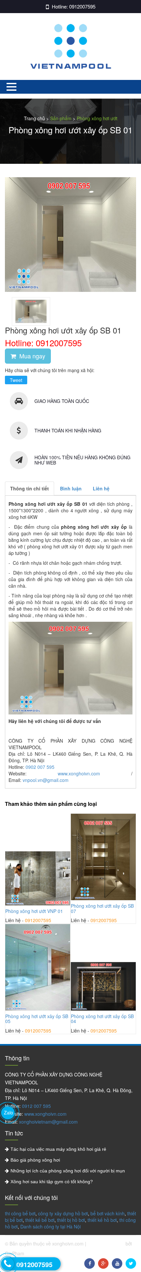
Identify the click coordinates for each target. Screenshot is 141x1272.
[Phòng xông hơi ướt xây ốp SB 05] (37, 967)
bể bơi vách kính (108, 1213)
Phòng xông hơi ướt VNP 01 (34, 911)
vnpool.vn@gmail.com (46, 780)
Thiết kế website (107, 1243)
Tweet (16, 380)
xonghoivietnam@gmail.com (48, 1121)
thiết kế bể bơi (39, 1220)
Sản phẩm (60, 118)
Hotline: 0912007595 (43, 342)
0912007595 (82, 6)
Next (77, 930)
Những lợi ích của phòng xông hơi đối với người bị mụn (67, 1170)
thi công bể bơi (20, 1213)
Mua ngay (31, 355)
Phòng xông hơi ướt (97, 118)
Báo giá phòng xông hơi (35, 1160)
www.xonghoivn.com (79, 773)
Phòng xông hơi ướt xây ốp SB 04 (102, 1018)
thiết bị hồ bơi (71, 1220)
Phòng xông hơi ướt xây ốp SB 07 (102, 908)
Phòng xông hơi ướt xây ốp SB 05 (36, 1018)
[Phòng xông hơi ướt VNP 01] (37, 878)
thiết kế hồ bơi (102, 1220)
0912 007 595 (36, 1106)
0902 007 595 (40, 767)
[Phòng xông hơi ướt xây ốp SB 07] (103, 857)
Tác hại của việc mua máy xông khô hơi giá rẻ (58, 1149)
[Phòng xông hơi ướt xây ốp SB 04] (103, 986)
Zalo (8, 1112)
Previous (121, 930)
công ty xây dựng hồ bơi (63, 1213)
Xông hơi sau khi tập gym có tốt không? (51, 1181)
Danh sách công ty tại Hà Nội (50, 1226)
